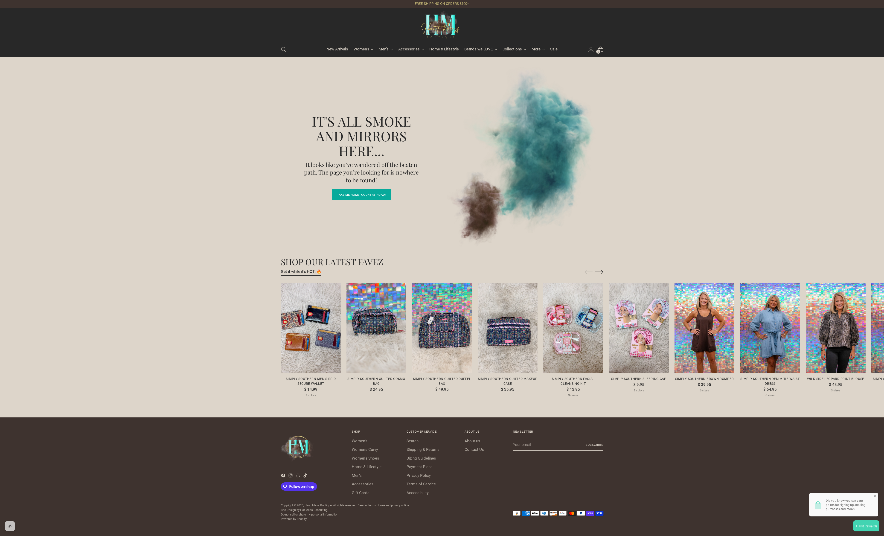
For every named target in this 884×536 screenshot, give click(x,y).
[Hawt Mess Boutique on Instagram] (468, 330)
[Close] (519, 201)
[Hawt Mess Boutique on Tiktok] (483, 330)
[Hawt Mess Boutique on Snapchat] (475, 330)
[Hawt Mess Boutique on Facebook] (461, 330)
